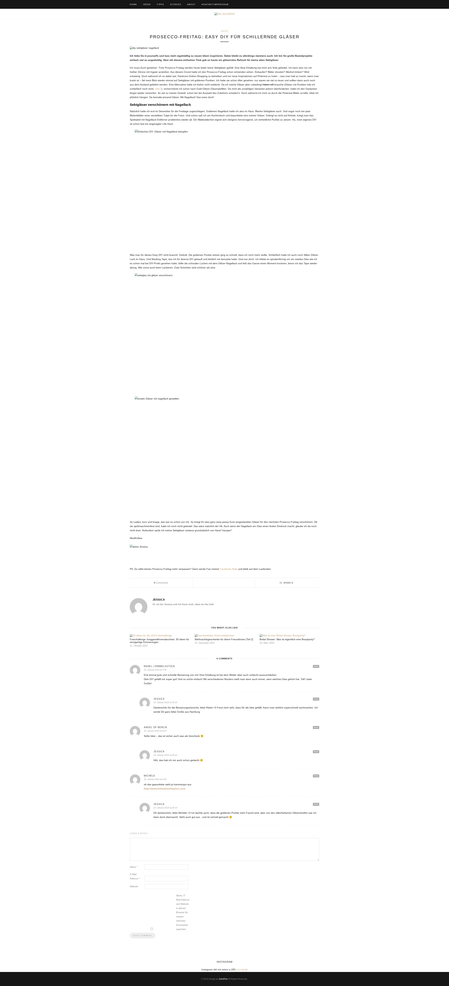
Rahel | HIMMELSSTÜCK (159, 666)
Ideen (147, 4)
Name (133, 867)
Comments (161, 582)
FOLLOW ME (242, 970)
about (191, 4)
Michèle (149, 775)
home (133, 4)
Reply (316, 666)
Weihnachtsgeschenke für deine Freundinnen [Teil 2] (224, 639)
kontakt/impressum (215, 4)
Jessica (288, 582)
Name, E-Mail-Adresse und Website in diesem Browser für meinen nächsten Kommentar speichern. (182, 912)
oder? (158, 88)
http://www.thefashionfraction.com (164, 788)
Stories (175, 4)
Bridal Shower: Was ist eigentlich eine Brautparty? (287, 639)
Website (134, 886)
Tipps (160, 4)
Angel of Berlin (155, 727)
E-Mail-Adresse (135, 876)
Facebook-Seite (228, 569)
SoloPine (223, 979)
